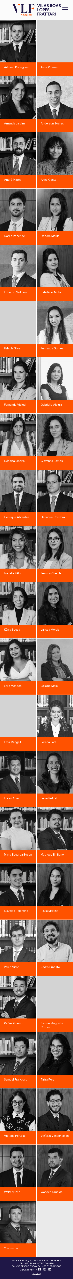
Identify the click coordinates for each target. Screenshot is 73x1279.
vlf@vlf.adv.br (26, 1269)
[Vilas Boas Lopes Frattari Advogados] (36, 10)
